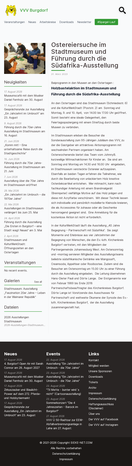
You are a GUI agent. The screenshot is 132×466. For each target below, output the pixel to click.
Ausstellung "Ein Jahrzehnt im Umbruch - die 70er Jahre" (65, 365)
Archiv (92, 387)
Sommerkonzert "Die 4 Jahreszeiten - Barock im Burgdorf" (62, 407)
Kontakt (94, 360)
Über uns (94, 413)
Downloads (96, 376)
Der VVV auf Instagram (103, 424)
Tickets (93, 382)
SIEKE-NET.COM (81, 442)
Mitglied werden (99, 365)
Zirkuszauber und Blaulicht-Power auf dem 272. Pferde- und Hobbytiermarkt (22, 394)
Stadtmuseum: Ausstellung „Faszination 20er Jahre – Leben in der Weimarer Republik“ (24, 293)
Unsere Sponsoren (100, 371)
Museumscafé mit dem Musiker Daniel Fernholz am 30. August (23, 378)
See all (38, 281)
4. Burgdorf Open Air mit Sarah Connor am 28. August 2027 (23, 365)
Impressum (95, 393)
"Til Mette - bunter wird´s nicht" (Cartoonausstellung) (63, 392)
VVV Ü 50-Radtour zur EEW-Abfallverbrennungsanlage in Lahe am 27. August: (64, 424)
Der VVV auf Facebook (103, 419)
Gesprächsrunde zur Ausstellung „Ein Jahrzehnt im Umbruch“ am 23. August (22, 411)
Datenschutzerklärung (102, 398)
